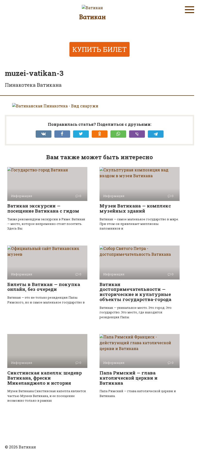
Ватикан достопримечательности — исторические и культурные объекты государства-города (135, 292)
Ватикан (92, 17)
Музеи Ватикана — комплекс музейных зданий (135, 208)
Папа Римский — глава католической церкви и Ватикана (129, 378)
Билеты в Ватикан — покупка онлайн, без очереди (43, 286)
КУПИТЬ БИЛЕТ (99, 49)
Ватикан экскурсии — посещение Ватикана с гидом (43, 208)
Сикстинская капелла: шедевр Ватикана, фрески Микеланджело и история (44, 378)
